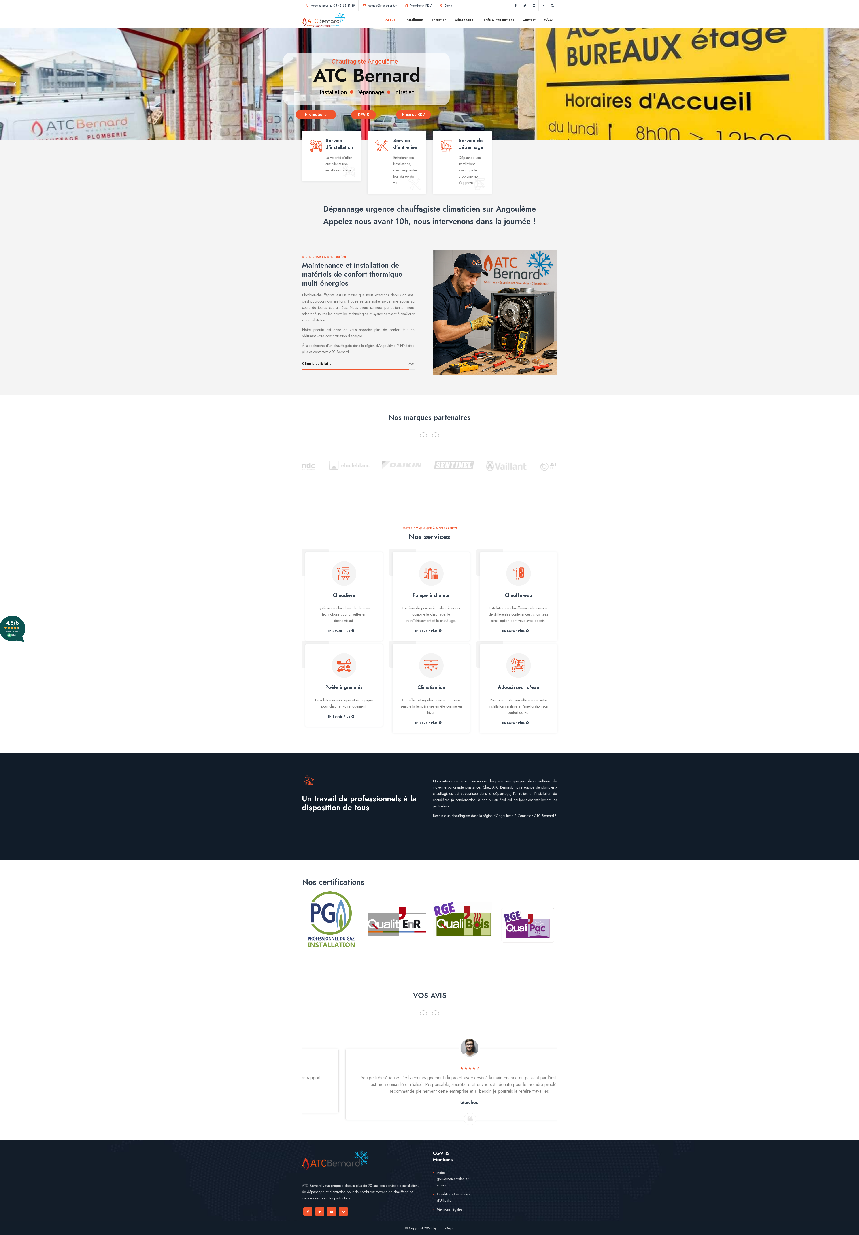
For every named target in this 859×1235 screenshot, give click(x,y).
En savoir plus (339, 717)
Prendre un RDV (421, 5)
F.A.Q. (548, 19)
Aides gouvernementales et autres (452, 1179)
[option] (325, 464)
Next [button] (435, 435)
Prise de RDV (413, 114)
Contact (529, 19)
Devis (448, 5)
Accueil (391, 19)
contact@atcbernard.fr (382, 5)
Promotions (316, 114)
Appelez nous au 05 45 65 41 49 (333, 5)
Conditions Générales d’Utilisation (453, 1197)
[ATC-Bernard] (323, 19)
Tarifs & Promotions (498, 19)
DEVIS (363, 114)
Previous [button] (423, 435)
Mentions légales (449, 1209)
